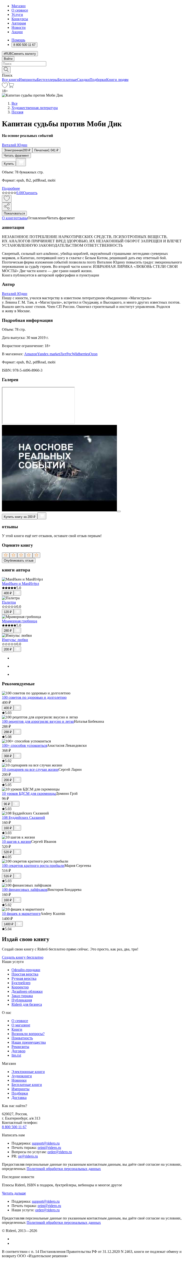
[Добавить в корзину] (21, 162)
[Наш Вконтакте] (14, 1239)
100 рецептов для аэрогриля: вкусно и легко (38, 721)
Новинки (19, 1080)
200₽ (8, 649)
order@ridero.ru (59, 1152)
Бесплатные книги (27, 1085)
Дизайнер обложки (27, 991)
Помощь (18, 40)
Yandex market (48, 354)
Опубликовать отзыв (19, 560)
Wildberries (80, 354)
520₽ (8, 852)
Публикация (22, 1000)
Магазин (19, 6)
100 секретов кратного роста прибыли (33, 866)
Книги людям (117, 80)
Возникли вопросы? (28, 1034)
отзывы (21, 218)
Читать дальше (14, 1193)
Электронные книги (28, 1072)
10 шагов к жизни (16, 841)
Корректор (20, 987)
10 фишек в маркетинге (21, 914)
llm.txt (16, 1055)
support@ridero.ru (46, 1143)
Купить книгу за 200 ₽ (19, 517)
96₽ (7, 804)
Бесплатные (67, 80)
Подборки (98, 80)
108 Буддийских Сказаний (23, 817)
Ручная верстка (24, 978)
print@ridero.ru (49, 1148)
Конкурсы (20, 19)
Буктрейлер (21, 983)
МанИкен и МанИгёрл (20, 584)
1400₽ (8, 924)
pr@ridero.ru (28, 1156)
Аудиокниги (22, 1076)
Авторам (19, 23)
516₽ (8, 876)
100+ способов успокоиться (24, 745)
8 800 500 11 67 (14, 1127)
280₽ (8, 630)
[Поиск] (6, 69)
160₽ (8, 828)
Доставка (19, 1098)
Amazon (30, 354)
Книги (17, 1029)
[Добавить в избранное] (7, 198)
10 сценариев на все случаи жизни (30, 769)
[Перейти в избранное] (5, 87)
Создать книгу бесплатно (22, 957)
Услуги (17, 14)
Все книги (10, 80)
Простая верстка (25, 974)
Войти (8, 59)
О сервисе (20, 10)
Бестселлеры (47, 80)
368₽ (8, 756)
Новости (19, 27)
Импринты (28, 80)
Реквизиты (20, 1047)
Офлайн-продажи (26, 970)
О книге (8, 218)
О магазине (21, 1025)
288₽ (8, 732)
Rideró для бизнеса (27, 1004)
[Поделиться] (7, 206)
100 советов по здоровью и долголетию (34, 697)
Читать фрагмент (16, 155)
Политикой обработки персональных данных (64, 1169)
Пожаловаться (14, 213)
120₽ (8, 612)
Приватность (22, 1038)
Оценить (30, 193)
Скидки (83, 80)
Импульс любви (15, 640)
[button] (92, 69)
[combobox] (92, 63)
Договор (18, 1051)
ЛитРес (66, 354)
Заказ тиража (22, 996)
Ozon (93, 354)
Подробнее (11, 188)
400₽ (8, 593)
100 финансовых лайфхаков (24, 890)
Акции (17, 32)
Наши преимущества (29, 1042)
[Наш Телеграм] (14, 1243)
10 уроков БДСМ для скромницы (29, 793)
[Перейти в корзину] (11, 87)
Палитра (9, 602)
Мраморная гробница (19, 621)
